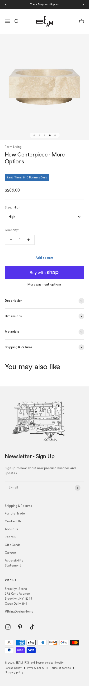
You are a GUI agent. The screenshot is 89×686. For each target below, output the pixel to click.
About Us (11, 529)
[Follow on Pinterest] (20, 627)
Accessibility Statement (14, 563)
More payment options (44, 284)
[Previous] (5, 4)
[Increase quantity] (28, 239)
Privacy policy (36, 668)
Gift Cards (12, 544)
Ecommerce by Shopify (50, 662)
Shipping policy (14, 672)
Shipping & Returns (18, 505)
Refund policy (13, 668)
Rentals (10, 537)
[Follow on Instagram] (8, 627)
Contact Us (13, 521)
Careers (11, 552)
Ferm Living (13, 146)
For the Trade (15, 513)
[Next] (83, 4)
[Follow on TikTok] (32, 627)
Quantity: (12, 230)
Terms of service (60, 668)
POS (27, 662)
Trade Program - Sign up (44, 4)
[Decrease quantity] (11, 239)
